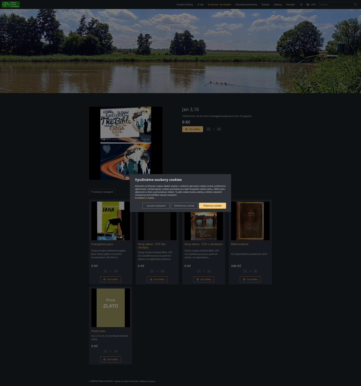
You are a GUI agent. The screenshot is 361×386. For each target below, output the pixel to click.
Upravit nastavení (156, 205)
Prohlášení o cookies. (145, 198)
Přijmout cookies (212, 205)
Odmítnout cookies (184, 205)
